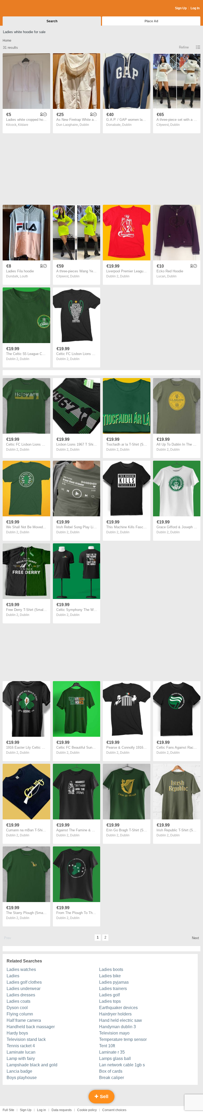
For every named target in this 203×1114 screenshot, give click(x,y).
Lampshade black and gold (32, 1065)
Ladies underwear (23, 988)
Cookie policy (87, 1110)
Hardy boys (17, 1033)
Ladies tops (110, 1001)
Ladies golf (109, 995)
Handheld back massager (31, 1026)
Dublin (84, 125)
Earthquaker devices (118, 1007)
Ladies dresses (21, 995)
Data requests (62, 1110)
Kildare (23, 125)
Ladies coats (18, 1001)
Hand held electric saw (120, 1020)
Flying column (20, 1014)
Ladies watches (21, 969)
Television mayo (114, 1033)
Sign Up (181, 8)
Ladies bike (110, 976)
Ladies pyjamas (114, 982)
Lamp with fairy (21, 1058)
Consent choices (114, 1110)
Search (52, 21)
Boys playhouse (22, 1077)
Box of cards (110, 1071)
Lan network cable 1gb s (122, 1065)
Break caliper (111, 1077)
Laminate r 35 (112, 1052)
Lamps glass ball (115, 1058)
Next (195, 938)
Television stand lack (26, 1039)
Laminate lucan (21, 1052)
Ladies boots (111, 969)
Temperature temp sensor (123, 1039)
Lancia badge (19, 1071)
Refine (184, 47)
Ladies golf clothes (24, 982)
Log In (195, 8)
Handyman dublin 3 (117, 1026)
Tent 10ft (107, 1046)
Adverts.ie (23, 8)
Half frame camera (24, 1020)
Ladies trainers (113, 988)
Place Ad (151, 21)
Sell (103, 1096)
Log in (41, 1110)
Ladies (13, 976)
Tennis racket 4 (21, 1046)
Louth (24, 276)
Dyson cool (17, 1007)
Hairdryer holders (115, 1014)
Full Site (8, 1110)
